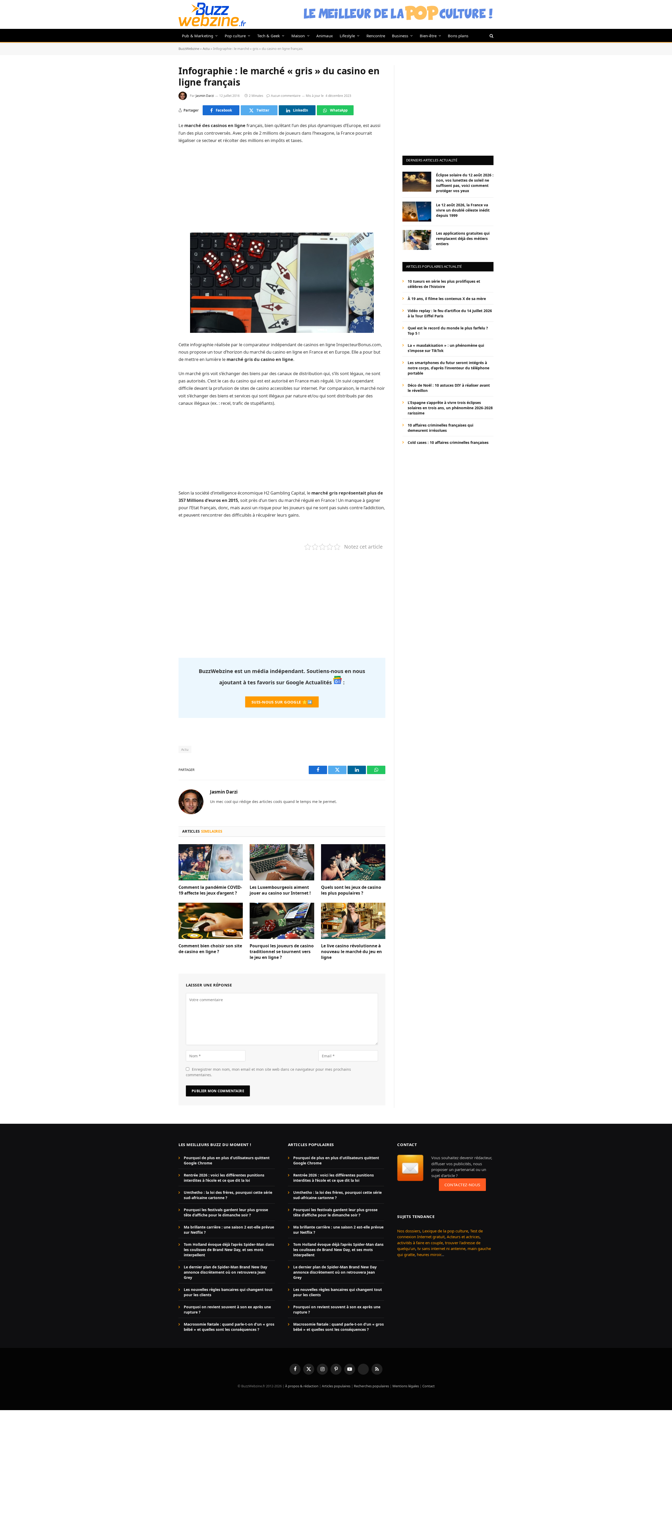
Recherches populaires (371, 1386)
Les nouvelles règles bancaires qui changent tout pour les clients (228, 1292)
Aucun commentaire (286, 95)
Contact (428, 1386)
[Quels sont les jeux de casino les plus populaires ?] (353, 862)
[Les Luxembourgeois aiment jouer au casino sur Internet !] (282, 862)
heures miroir (429, 1254)
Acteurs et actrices (463, 1236)
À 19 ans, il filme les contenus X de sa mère (447, 298)
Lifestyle (347, 35)
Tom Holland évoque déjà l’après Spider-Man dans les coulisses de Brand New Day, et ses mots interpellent (229, 1249)
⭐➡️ (281, 702)
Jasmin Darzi (205, 95)
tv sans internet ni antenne (441, 1248)
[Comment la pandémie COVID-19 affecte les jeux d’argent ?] (210, 862)
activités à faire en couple (420, 1242)
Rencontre (375, 35)
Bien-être (428, 35)
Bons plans (458, 35)
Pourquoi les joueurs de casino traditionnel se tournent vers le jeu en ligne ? (282, 951)
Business (400, 35)
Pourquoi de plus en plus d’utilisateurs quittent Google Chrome (227, 1160)
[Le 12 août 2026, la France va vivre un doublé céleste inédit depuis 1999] (416, 212)
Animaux (324, 35)
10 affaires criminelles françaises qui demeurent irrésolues (440, 427)
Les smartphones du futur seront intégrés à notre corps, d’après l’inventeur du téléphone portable (448, 367)
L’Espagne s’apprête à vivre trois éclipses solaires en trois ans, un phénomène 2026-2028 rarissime (450, 407)
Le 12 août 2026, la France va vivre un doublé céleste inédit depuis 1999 (463, 210)
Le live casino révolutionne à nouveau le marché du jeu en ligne (351, 951)
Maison (298, 35)
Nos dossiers (408, 1230)
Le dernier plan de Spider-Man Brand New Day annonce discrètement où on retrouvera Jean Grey (225, 1272)
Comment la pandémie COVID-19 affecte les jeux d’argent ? (210, 890)
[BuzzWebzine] (212, 14)
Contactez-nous (462, 1184)
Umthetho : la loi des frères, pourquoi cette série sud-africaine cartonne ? (228, 1195)
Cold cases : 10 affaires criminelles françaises (448, 442)
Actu (206, 48)
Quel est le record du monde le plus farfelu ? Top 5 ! (448, 330)
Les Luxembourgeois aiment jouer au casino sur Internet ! (280, 890)
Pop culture (235, 35)
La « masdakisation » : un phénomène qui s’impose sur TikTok (446, 348)
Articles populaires (336, 1386)
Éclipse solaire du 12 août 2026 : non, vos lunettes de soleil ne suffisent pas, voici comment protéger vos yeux (465, 182)
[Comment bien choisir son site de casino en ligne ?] (210, 921)
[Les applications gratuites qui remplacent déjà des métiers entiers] (416, 240)
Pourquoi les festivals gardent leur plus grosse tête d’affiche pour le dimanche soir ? (226, 1212)
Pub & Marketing (197, 35)
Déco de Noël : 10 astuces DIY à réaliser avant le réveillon (449, 387)
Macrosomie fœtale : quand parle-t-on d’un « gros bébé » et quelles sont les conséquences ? (229, 1327)
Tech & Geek (268, 35)
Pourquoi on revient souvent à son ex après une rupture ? (227, 1309)
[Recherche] (491, 35)
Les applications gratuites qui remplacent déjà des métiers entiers (463, 238)
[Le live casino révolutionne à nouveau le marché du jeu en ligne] (353, 921)
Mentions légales (405, 1386)
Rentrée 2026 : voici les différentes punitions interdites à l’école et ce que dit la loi (224, 1178)
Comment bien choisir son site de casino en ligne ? (210, 948)
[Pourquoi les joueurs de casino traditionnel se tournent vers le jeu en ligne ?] (282, 921)
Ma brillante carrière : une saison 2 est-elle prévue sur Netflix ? (229, 1230)
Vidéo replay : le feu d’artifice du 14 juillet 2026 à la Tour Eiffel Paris (450, 313)
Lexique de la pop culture (445, 1230)
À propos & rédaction (301, 1386)
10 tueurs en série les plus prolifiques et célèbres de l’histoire (444, 284)
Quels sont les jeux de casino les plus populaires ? (351, 890)
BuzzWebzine (188, 48)
